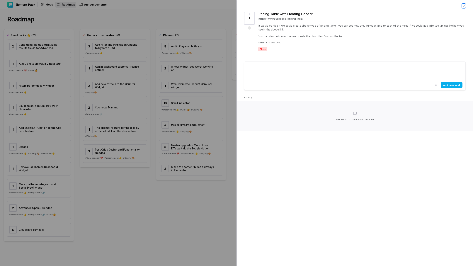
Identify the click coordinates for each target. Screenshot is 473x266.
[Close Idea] (464, 6)
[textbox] (354, 71)
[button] (249, 28)
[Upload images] (436, 85)
